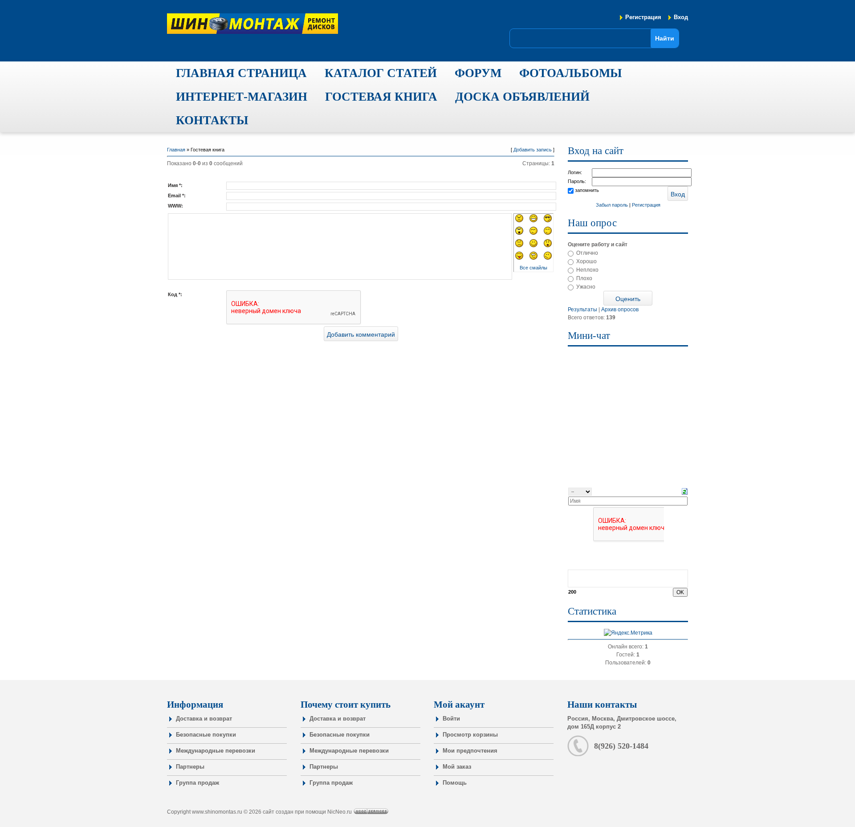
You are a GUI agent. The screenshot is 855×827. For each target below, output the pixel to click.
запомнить (587, 190)
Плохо (584, 278)
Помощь (455, 782)
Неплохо (587, 270)
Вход (681, 17)
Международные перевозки (215, 750)
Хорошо (586, 261)
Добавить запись (532, 149)
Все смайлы (533, 267)
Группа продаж (197, 782)
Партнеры (190, 766)
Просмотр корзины (470, 734)
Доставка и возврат (204, 718)
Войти (451, 718)
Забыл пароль (612, 205)
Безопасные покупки (206, 734)
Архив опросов (620, 309)
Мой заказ (457, 766)
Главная (176, 149)
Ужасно (585, 287)
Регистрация (643, 17)
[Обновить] (685, 491)
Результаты (582, 309)
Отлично (587, 253)
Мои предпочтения (470, 750)
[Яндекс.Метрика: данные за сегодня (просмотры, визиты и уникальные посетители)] (628, 633)
